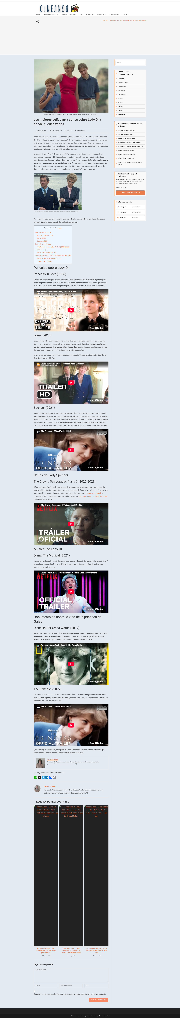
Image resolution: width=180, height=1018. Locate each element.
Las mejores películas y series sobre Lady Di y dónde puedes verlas (128, 20)
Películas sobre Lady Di (43, 232)
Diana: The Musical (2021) (46, 253)
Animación (121, 78)
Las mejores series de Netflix (126, 130)
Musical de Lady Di (41, 250)
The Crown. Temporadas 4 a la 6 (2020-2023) (53, 247)
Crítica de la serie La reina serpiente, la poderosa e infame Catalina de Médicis (71, 951)
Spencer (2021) (42, 241)
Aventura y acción (123, 82)
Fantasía (120, 98)
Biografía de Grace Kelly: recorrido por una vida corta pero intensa (46, 951)
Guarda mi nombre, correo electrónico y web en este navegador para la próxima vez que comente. (70, 994)
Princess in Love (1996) (45, 235)
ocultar (59, 228)
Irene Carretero (41, 130)
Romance (120, 110)
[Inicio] (100, 20)
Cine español (121, 90)
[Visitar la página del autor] (37, 788)
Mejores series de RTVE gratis (126, 138)
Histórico (67, 130)
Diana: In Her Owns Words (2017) (49, 258)
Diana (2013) (41, 238)
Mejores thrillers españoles (126, 158)
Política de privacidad (103, 1016)
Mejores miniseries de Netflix (126, 154)
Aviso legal (84, 1016)
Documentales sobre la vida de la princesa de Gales (53, 255)
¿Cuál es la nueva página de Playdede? (129, 142)
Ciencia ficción (122, 86)
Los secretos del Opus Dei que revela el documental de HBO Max (96, 951)
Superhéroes (121, 114)
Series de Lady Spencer (43, 244)
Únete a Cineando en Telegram (130, 192)
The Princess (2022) (44, 261)
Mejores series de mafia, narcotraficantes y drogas (130, 163)
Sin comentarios (80, 130)
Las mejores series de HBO (126, 134)
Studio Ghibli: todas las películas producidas (130, 146)
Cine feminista (122, 94)
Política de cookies (92, 1016)
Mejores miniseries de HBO (126, 150)
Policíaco (120, 106)
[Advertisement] (90, 37)
